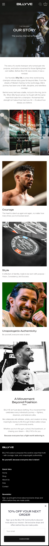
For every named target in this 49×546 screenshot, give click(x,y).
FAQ (4, 483)
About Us (6, 480)
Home (4, 473)
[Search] (40, 4)
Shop (4, 476)
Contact (5, 486)
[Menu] (3, 4)
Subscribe (24, 539)
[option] (24, 28)
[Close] (45, 506)
